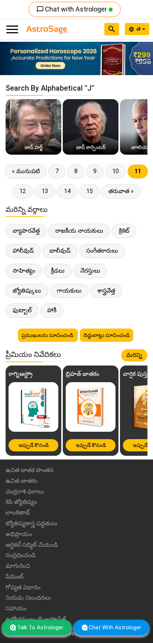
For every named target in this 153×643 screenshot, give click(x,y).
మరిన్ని (134, 354)
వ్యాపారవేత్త (26, 230)
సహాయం (16, 608)
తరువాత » (121, 191)
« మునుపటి (26, 171)
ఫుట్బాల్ (22, 310)
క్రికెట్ (124, 230)
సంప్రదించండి (21, 555)
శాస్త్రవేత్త (106, 290)
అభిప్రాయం (19, 534)
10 (115, 171)
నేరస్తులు (90, 270)
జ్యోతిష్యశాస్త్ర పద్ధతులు (32, 523)
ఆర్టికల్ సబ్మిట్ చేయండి (32, 544)
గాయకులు (69, 290)
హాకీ (51, 310)
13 (45, 191)
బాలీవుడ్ (60, 250)
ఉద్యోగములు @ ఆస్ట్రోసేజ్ (36, 619)
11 (137, 171)
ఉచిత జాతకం (22, 480)
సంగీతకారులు (102, 250)
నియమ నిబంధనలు (28, 597)
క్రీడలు (58, 270)
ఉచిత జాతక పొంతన (29, 470)
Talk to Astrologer (40, 627)
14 (67, 191)
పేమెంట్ (14, 576)
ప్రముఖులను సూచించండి (48, 335)
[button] (11, 58)
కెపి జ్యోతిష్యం (21, 501)
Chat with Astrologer (72, 9)
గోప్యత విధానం (23, 587)
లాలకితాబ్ (18, 512)
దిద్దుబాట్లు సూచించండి (107, 335)
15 (89, 191)
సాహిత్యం (24, 270)
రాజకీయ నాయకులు (79, 230)
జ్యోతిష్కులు (27, 290)
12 (22, 191)
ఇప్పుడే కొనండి (34, 445)
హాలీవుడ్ (23, 250)
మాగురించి (18, 565)
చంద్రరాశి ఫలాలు (25, 491)
